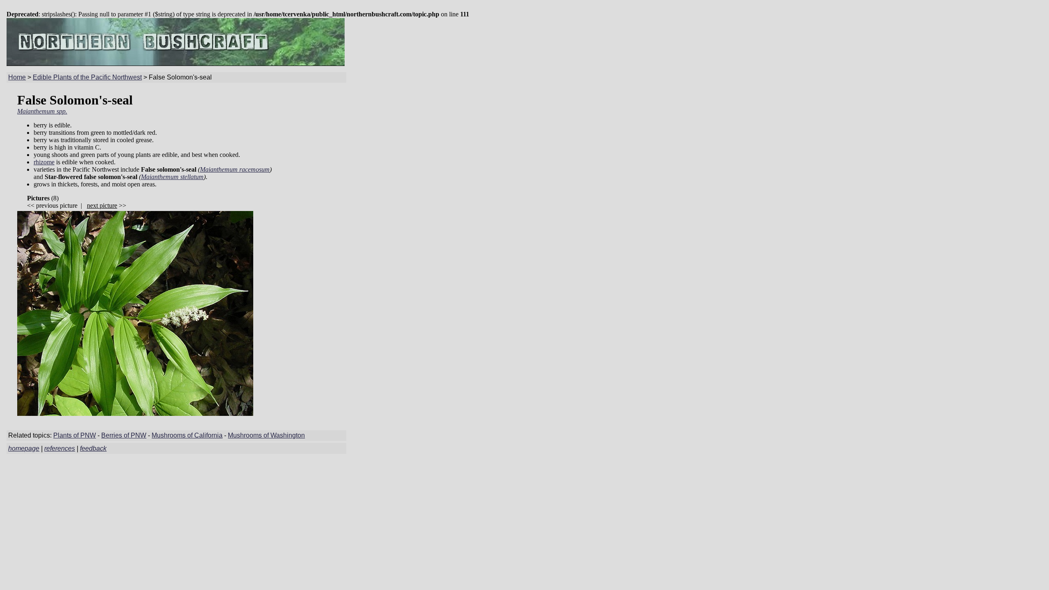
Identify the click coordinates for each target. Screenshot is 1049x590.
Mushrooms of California (187, 435)
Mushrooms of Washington (266, 435)
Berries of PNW (123, 435)
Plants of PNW (74, 435)
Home (17, 77)
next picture (102, 205)
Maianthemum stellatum (172, 176)
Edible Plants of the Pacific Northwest (87, 77)
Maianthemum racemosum (235, 169)
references (59, 448)
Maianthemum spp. (42, 111)
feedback (93, 448)
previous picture (56, 205)
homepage (23, 448)
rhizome (44, 162)
